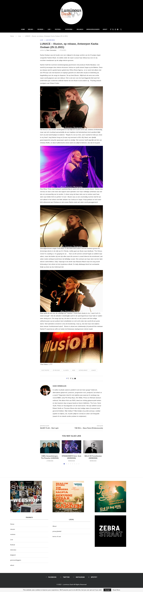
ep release (56, 370)
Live (49, 29)
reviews (12, 534)
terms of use (57, 536)
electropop (45, 370)
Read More (116, 590)
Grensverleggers (93, 29)
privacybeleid (57, 531)
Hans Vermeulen (51, 50)
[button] (43, 452)
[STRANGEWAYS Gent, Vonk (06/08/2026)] (71, 446)
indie (73, 370)
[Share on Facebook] (70, 378)
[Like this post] (68, 378)
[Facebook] (110, 29)
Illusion (66, 370)
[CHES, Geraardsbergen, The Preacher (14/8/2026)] (50, 446)
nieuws (30, 29)
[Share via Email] (75, 378)
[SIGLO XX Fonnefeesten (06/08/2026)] (93, 446)
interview (13, 550)
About (105, 29)
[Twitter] (113, 29)
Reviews (40, 29)
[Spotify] (117, 29)
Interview (68, 29)
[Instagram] (115, 29)
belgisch (13, 555)
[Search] (121, 29)
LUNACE (93, 370)
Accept (107, 590)
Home (23, 29)
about (12, 565)
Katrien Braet (83, 370)
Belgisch (80, 29)
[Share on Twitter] (72, 378)
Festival (58, 29)
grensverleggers (15, 560)
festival (12, 545)
